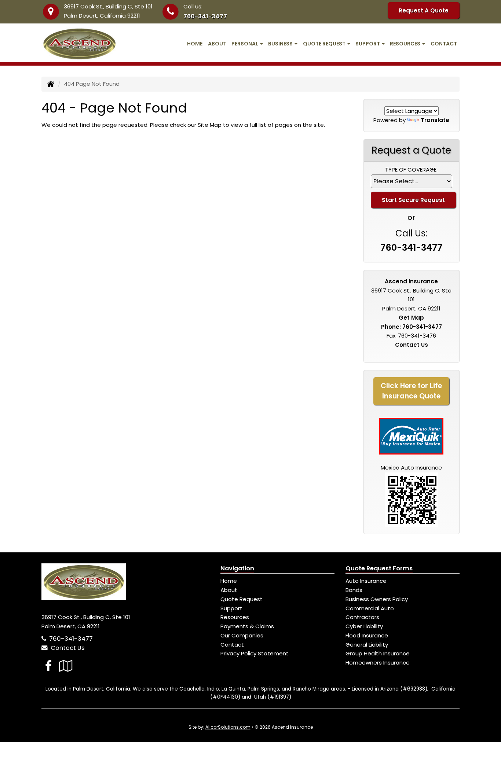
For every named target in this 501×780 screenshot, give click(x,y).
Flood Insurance (366, 635)
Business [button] (281, 43)
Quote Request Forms (379, 568)
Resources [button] (405, 43)
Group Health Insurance (377, 653)
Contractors (362, 617)
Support (231, 608)
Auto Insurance (366, 581)
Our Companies (241, 635)
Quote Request (241, 599)
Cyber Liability (364, 626)
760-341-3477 (205, 16)
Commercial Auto (369, 608)
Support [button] (368, 43)
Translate (435, 120)
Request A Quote (424, 10)
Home (194, 43)
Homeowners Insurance (377, 662)
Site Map (210, 125)
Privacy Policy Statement (254, 653)
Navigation (237, 568)
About (217, 43)
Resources (234, 617)
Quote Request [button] (325, 43)
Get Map (411, 317)
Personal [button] (245, 43)
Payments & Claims (247, 626)
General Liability (366, 644)
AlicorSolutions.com (228, 727)
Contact (444, 43)
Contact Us (411, 345)
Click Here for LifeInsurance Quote (411, 391)
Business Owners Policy (376, 599)
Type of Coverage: (411, 169)
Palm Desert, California (101, 688)
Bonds (353, 590)
